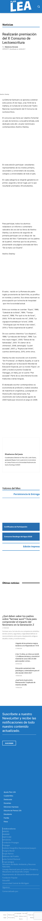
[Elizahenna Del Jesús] (10, 445)
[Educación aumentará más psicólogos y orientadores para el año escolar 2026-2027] (8, 671)
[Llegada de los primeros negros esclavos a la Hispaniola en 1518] (8, 646)
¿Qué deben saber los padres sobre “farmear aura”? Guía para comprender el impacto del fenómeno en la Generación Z (19, 620)
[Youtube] (39, 886)
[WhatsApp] (19, 54)
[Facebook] (5, 54)
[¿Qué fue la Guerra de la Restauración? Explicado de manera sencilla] (8, 683)
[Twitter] (12, 54)
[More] (25, 54)
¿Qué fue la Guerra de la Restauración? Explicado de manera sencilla (25, 682)
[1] (21, 515)
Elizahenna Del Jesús (14, 454)
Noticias (7, 24)
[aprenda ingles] (21, 504)
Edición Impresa (31, 546)
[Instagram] (33, 886)
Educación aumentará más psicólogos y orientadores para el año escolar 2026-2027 (27, 670)
